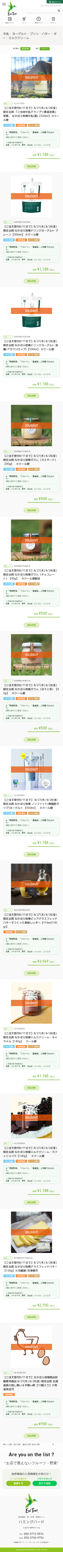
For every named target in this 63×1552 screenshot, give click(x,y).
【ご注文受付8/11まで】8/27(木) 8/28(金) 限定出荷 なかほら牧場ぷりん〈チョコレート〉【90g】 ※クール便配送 (30, 574)
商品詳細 (31, 166)
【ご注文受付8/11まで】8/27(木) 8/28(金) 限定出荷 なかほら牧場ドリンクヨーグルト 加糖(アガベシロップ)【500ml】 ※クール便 (30, 345)
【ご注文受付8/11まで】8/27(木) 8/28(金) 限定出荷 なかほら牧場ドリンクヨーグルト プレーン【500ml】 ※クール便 (30, 230)
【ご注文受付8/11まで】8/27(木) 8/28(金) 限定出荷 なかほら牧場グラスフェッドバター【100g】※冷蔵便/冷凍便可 (30, 1266)
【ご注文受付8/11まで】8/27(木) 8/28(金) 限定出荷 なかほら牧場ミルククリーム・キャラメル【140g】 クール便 (30, 1037)
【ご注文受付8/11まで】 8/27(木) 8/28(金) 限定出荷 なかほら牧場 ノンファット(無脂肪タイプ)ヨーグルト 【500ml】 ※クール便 (31, 804)
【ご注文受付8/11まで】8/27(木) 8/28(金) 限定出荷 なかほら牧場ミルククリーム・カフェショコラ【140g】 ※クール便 (30, 1152)
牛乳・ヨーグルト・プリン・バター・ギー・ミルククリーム (29, 36)
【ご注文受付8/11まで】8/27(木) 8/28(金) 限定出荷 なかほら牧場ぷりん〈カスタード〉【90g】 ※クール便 (30, 460)
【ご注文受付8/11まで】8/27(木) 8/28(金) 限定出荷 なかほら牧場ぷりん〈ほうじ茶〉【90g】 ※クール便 (31, 689)
